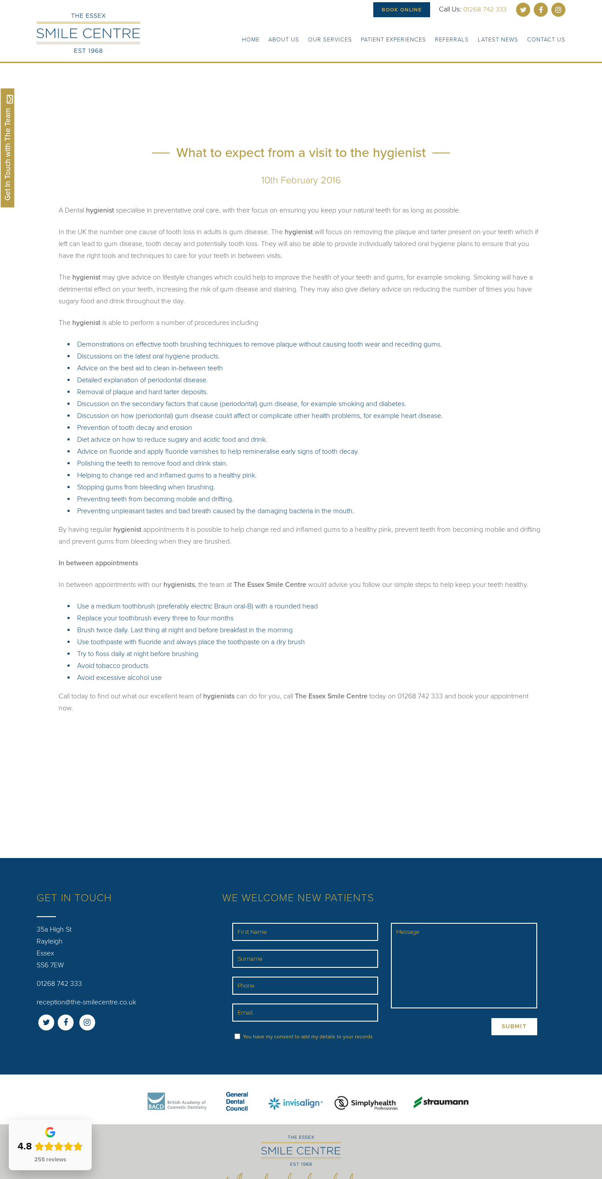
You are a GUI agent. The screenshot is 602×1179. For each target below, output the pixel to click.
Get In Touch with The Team (7, 153)
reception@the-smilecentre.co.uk (86, 1002)
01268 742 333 (484, 9)
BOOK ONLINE (402, 10)
